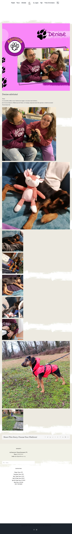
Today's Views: (17, 472)
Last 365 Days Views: (16, 480)
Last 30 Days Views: (17, 478)
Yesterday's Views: (18, 474)
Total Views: (16, 482)
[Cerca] (57, 2)
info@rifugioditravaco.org (20, 456)
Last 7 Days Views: (17, 476)
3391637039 (20, 454)
